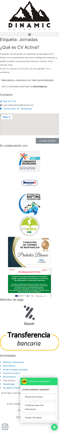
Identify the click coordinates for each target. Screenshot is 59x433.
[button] (29, 34)
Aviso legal (13, 403)
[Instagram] (5, 426)
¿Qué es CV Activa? (19, 47)
